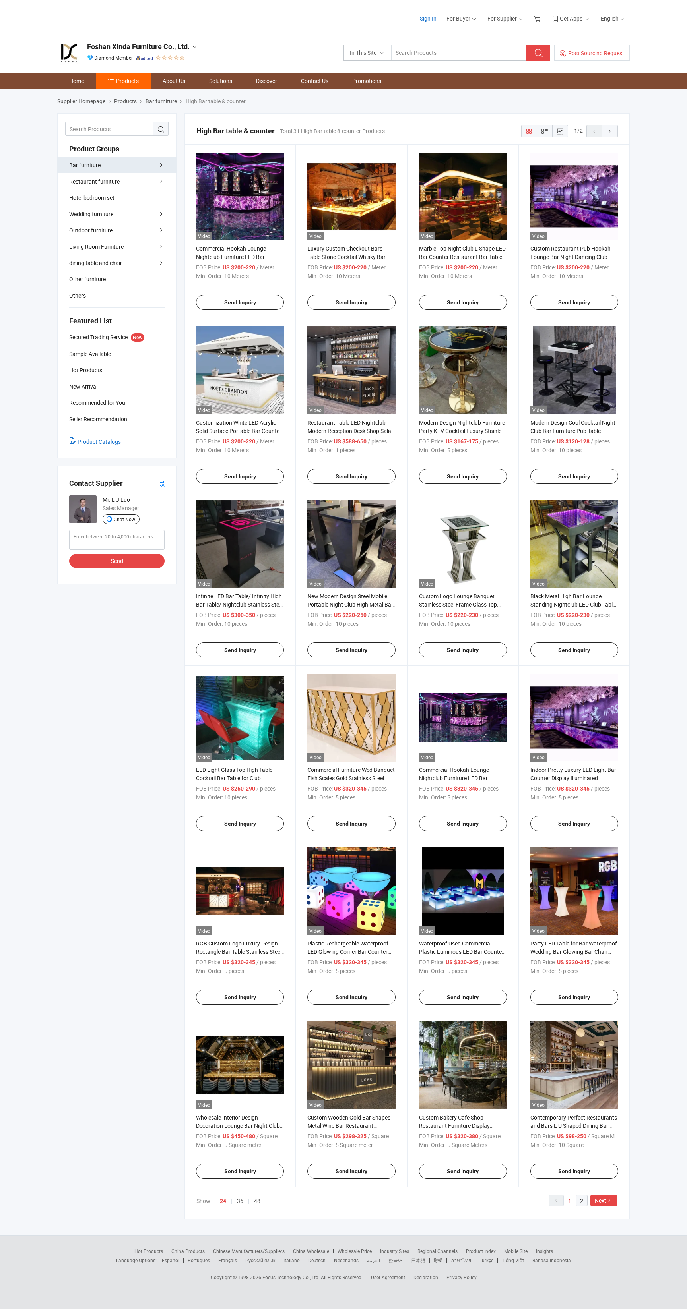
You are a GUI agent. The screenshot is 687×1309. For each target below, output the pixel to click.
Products (127, 81)
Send (117, 561)
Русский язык (260, 1260)
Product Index (481, 1251)
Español (170, 1260)
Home (76, 81)
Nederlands (346, 1260)
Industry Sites (394, 1251)
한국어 (395, 1260)
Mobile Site (516, 1251)
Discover (266, 81)
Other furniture (87, 279)
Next (600, 1200)
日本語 (418, 1260)
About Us (174, 81)
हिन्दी (438, 1260)
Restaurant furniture (94, 181)
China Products (188, 1251)
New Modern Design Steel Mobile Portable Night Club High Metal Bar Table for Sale (350, 604)
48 (257, 1201)
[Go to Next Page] (609, 131)
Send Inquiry (240, 302)
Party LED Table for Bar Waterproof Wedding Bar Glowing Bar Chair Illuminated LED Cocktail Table (573, 952)
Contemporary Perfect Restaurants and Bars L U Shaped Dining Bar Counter (573, 1126)
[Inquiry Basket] (538, 18)
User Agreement (388, 1277)
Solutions (220, 81)
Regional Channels (437, 1251)
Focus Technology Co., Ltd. (291, 1277)
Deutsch (317, 1260)
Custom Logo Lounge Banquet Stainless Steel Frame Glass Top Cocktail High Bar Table (458, 604)
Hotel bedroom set (91, 197)
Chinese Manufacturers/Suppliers (249, 1251)
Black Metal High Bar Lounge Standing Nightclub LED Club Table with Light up (572, 604)
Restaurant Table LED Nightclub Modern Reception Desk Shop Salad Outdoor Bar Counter (350, 431)
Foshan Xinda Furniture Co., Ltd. (138, 47)
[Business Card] (161, 483)
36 (240, 1201)
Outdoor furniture (91, 230)
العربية (373, 1260)
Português (199, 1260)
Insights (544, 1251)
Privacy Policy (461, 1277)
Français (227, 1260)
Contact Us (314, 81)
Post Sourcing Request (596, 53)
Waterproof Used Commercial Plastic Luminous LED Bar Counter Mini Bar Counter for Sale (461, 952)
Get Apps (571, 18)
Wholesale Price (355, 1251)
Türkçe (486, 1260)
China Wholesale (311, 1251)
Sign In (428, 18)
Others (77, 295)
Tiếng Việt (513, 1260)
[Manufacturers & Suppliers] (108, 15)
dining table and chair (95, 263)
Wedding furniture (91, 214)
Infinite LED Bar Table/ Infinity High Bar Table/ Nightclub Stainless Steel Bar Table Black (239, 604)
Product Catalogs (99, 441)
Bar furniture (85, 165)
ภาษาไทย (461, 1260)
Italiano (291, 1260)
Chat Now (124, 519)
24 (223, 1201)
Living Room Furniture (96, 246)
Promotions (366, 81)
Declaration (425, 1277)
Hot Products (148, 1251)
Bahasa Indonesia (551, 1260)
